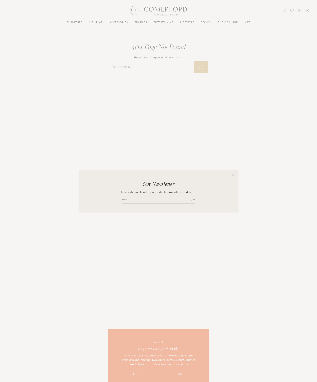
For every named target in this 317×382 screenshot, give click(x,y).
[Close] (232, 175)
